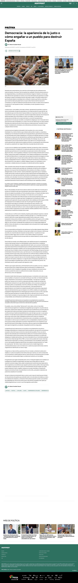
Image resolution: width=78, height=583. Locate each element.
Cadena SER (48, 575)
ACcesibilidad (41, 558)
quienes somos (4, 552)
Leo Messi (65, 0)
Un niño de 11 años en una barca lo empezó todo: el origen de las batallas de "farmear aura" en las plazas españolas (66, 203)
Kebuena (59, 577)
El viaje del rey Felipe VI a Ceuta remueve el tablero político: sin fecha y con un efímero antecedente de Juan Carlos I (29, 536)
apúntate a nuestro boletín (64, 123)
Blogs (24, 390)
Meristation (58, 579)
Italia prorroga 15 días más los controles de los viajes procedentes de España (66, 536)
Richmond (24, 579)
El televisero (41, 6)
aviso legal (41, 554)
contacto (3, 554)
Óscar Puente (49, 0)
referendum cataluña (47, 390)
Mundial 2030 (28, 0)
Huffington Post (27, 577)
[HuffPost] (5, 547)
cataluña (19, 390)
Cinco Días (41, 577)
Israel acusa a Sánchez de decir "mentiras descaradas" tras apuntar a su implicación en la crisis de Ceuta (11, 536)
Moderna (30, 579)
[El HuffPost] (40, 3)
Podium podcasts (36, 579)
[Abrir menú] (1, 3)
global (23, 6)
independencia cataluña (34, 390)
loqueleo (52, 579)
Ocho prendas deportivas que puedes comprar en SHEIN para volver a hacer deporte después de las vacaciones (64, 71)
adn (56, 575)
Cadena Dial (46, 577)
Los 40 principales (31, 575)
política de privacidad (43, 556)
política (18, 6)
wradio (37, 577)
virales (27, 6)
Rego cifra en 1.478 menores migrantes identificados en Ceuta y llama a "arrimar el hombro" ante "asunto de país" (47, 536)
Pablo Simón (70, 0)
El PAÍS (25, 575)
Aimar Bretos (59, 0)
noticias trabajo (49, 6)
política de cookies (43, 552)
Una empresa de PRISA (14, 576)
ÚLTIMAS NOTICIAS (57, 6)
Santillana (37, 575)
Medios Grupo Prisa (14, 579)
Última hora (70, 3)
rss (2, 558)
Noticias (8, 390)
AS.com (52, 575)
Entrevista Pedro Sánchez (10, 0)
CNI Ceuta (22, 0)
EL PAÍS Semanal (50, 577)
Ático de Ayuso (34, 0)
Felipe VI (17, 0)
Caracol (61, 575)
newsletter (3, 556)
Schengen (54, 0)
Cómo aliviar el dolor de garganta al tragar (67, 232)
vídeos (35, 6)
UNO (33, 577)
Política (10, 27)
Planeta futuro (55, 577)
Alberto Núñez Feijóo (41, 0)
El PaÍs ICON (41, 579)
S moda (46, 579)
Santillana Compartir (43, 575)
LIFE (31, 6)
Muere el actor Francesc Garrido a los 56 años (67, 224)
